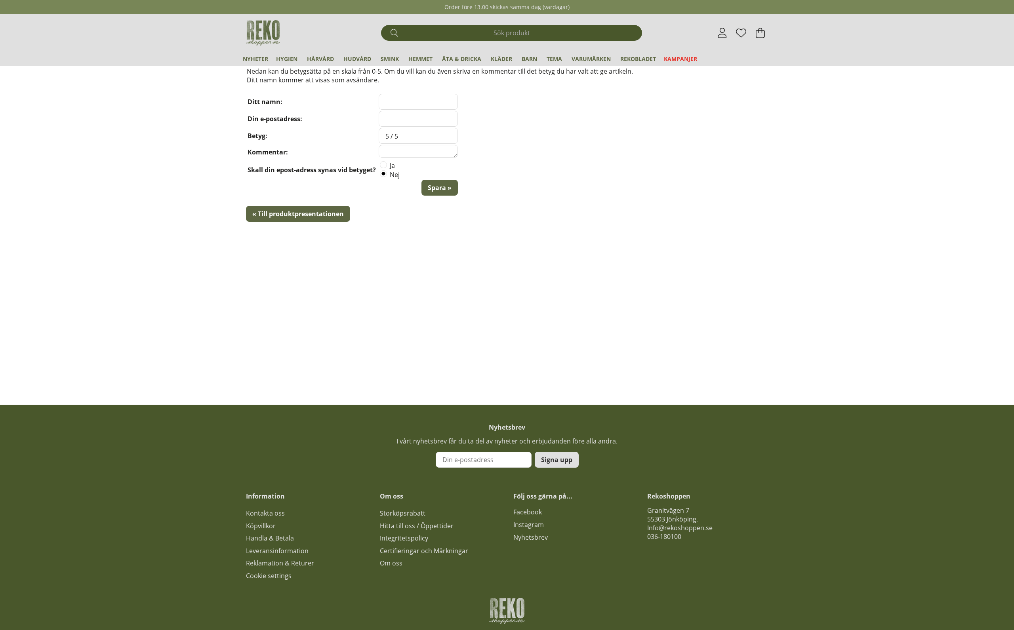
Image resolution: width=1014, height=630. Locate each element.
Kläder (501, 59)
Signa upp (556, 459)
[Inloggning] (722, 33)
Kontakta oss (265, 513)
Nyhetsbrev (530, 537)
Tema (554, 59)
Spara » (440, 187)
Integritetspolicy (404, 538)
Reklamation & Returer (280, 563)
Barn (529, 59)
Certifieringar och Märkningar (424, 550)
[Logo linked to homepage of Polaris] (263, 33)
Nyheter (255, 59)
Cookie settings (269, 575)
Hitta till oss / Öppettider (417, 526)
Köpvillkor (261, 526)
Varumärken (591, 59)
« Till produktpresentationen (298, 213)
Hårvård (320, 59)
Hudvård (357, 59)
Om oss (391, 563)
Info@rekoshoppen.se (680, 527)
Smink (390, 59)
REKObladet (638, 59)
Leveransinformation (277, 550)
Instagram (528, 524)
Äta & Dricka (461, 59)
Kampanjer (680, 59)
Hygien (286, 59)
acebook (529, 512)
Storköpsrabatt (402, 513)
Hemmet (420, 59)
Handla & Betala (270, 538)
